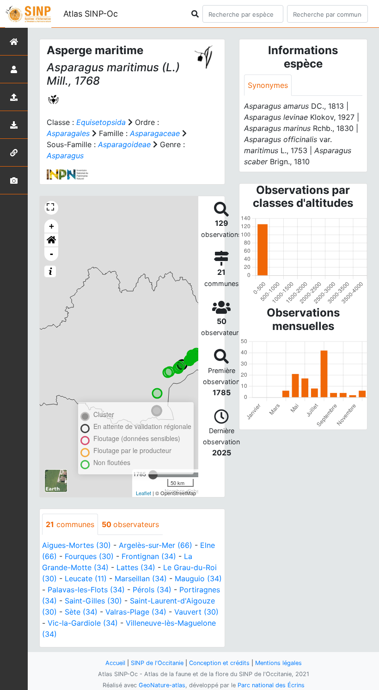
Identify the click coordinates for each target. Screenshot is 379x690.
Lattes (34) (135, 567)
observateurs (130, 524)
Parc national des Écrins (271, 685)
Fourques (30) (89, 556)
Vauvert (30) (196, 611)
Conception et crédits (219, 662)
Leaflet (143, 493)
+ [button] (51, 226)
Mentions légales (278, 662)
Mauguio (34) (198, 578)
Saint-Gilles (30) (93, 600)
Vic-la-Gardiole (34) (83, 623)
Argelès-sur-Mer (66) (155, 545)
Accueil (115, 662)
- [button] (51, 254)
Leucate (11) (86, 578)
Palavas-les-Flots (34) (86, 589)
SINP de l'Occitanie (157, 662)
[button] (51, 240)
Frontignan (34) (149, 556)
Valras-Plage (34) (135, 611)
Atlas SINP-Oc (90, 14)
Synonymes (268, 85)
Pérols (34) (152, 589)
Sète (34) (81, 611)
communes (70, 524)
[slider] (153, 474)
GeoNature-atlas (162, 685)
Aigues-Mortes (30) (76, 545)
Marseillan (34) (141, 578)
